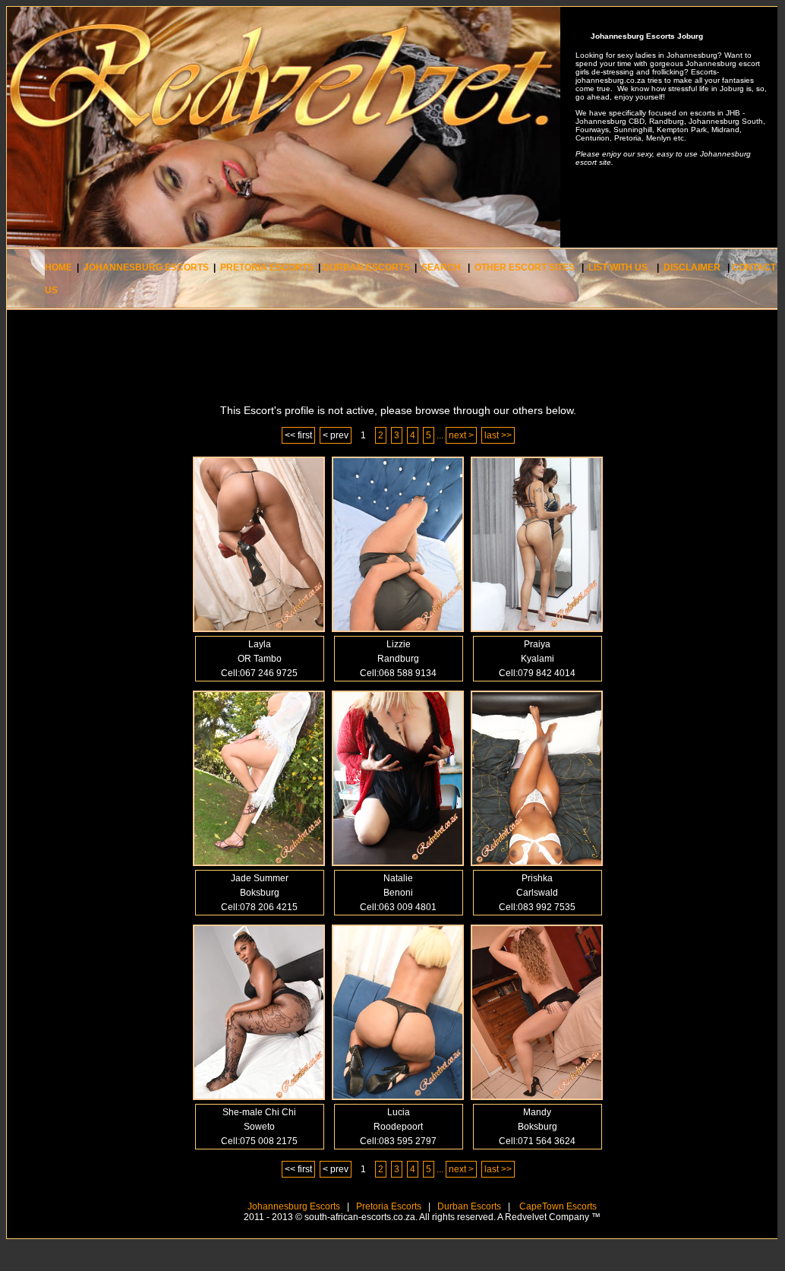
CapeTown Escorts (557, 1206)
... (440, 435)
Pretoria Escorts (388, 1206)
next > (461, 435)
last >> (498, 435)
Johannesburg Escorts (293, 1206)
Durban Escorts (468, 1206)
